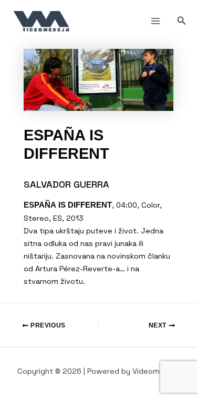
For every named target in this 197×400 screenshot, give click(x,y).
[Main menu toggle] (155, 21)
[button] (181, 21)
